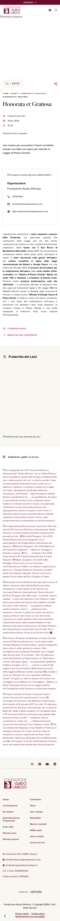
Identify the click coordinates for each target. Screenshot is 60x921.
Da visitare (8, 811)
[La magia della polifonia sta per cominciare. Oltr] (30, 552)
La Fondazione (10, 805)
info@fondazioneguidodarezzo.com (27, 204)
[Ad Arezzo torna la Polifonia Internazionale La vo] (30, 608)
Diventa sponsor (11, 839)
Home (6, 93)
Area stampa (36, 811)
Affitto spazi (36, 830)
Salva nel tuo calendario (22, 335)
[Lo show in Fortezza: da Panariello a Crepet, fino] (30, 664)
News (33, 805)
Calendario (35, 799)
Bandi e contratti (38, 824)
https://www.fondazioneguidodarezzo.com (30, 211)
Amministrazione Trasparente (11, 819)
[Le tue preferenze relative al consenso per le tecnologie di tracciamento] (5, 916)
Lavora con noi (37, 842)
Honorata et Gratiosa (33, 93)
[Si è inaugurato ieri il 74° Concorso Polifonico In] (30, 496)
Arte (16, 83)
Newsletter (35, 818)
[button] (50, 10)
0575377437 (17, 196)
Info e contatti (37, 836)
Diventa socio (9, 833)
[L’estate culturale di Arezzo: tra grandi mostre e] (30, 720)
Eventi (14, 93)
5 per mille (8, 827)
